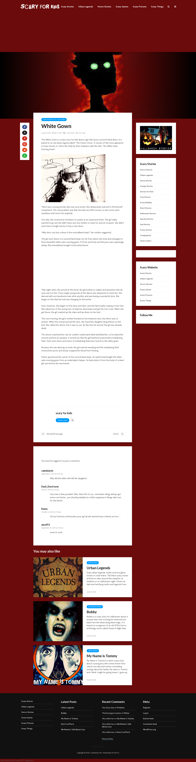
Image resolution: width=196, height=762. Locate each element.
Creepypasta (145, 235)
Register (146, 707)
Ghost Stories (146, 180)
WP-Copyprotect (27, 760)
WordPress (115, 753)
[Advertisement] (98, 33)
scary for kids (46, 133)
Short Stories (145, 208)
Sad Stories (145, 224)
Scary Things (157, 6)
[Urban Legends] (58, 577)
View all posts (62, 420)
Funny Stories (146, 230)
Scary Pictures (140, 6)
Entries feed (148, 718)
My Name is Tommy (102, 656)
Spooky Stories (146, 219)
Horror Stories (104, 6)
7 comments (69, 133)
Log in (145, 713)
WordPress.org (149, 729)
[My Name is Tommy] (58, 665)
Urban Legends (85, 6)
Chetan (17, 760)
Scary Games (122, 6)
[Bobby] (58, 621)
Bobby (92, 612)
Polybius (121, 707)
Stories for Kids (146, 191)
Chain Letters (145, 241)
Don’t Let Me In (67, 724)
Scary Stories (67, 6)
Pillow (126, 713)
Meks (100, 753)
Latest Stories (93, 651)
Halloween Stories (94, 607)
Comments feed (150, 724)
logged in (57, 461)
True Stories (145, 197)
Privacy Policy (107, 739)
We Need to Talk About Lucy (73, 729)
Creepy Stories (146, 186)
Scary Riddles (146, 202)
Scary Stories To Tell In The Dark (54, 119)
